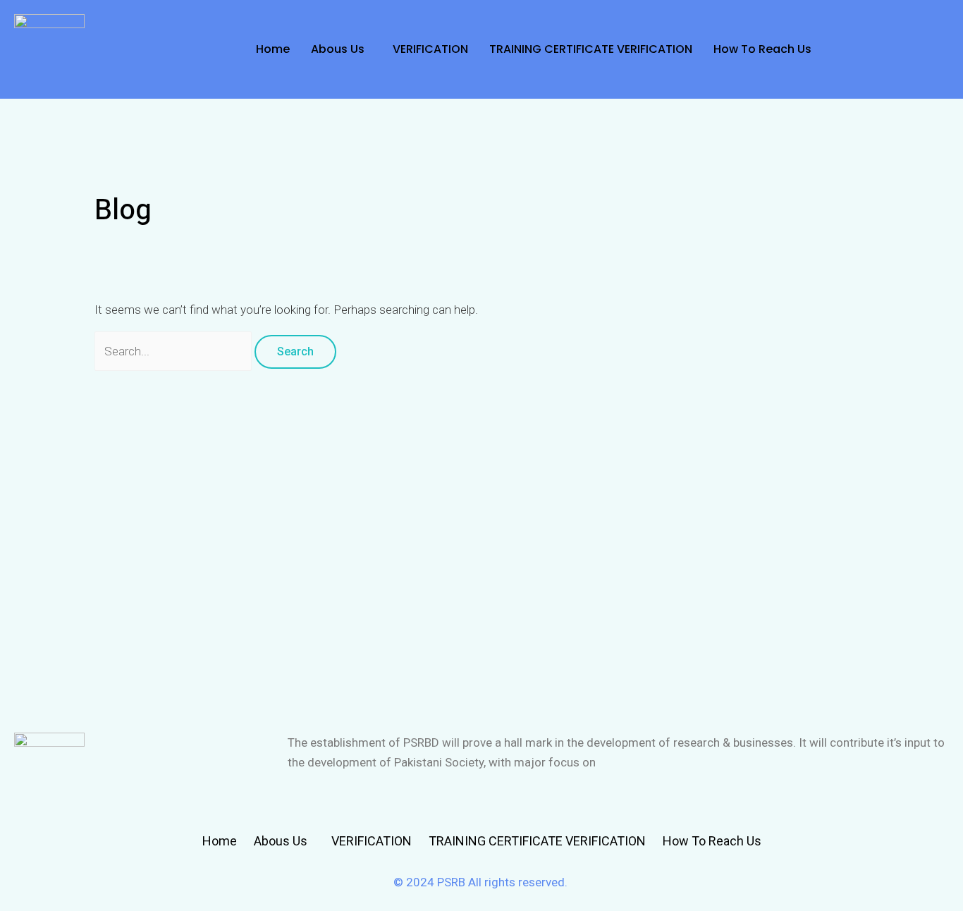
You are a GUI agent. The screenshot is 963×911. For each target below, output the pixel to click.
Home (273, 49)
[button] (341, 49)
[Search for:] (174, 351)
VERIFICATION (430, 49)
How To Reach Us (762, 49)
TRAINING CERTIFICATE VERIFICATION (590, 49)
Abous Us (337, 49)
